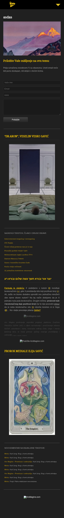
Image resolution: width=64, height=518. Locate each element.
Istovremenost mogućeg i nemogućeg (19, 239)
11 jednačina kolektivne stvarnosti (18, 270)
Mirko (6, 454)
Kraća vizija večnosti (12, 267)
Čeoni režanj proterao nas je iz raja (18, 247)
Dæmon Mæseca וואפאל (14, 259)
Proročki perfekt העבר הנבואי (15, 251)
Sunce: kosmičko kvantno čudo (17, 263)
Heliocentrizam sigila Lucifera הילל (18, 255)
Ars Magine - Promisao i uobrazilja (18, 462)
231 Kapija (8, 243)
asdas (7, 17)
